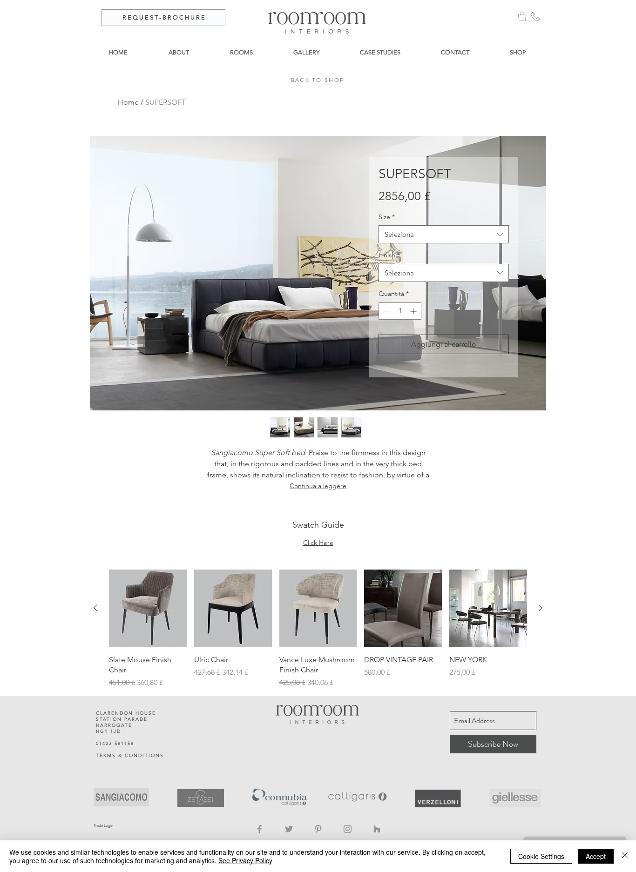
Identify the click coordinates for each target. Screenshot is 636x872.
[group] (318, 629)
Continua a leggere (318, 486)
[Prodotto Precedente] (95, 607)
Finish (389, 255)
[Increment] (414, 311)
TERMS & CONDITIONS (130, 755)
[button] (522, 16)
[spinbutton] (400, 311)
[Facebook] (259, 829)
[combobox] (444, 234)
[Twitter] (289, 829)
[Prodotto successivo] (540, 607)
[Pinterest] (318, 829)
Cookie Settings (541, 856)
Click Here (318, 542)
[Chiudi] (624, 856)
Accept (596, 856)
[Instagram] (347, 829)
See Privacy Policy (245, 860)
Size (387, 217)
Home (128, 102)
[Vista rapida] (148, 608)
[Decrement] (386, 311)
